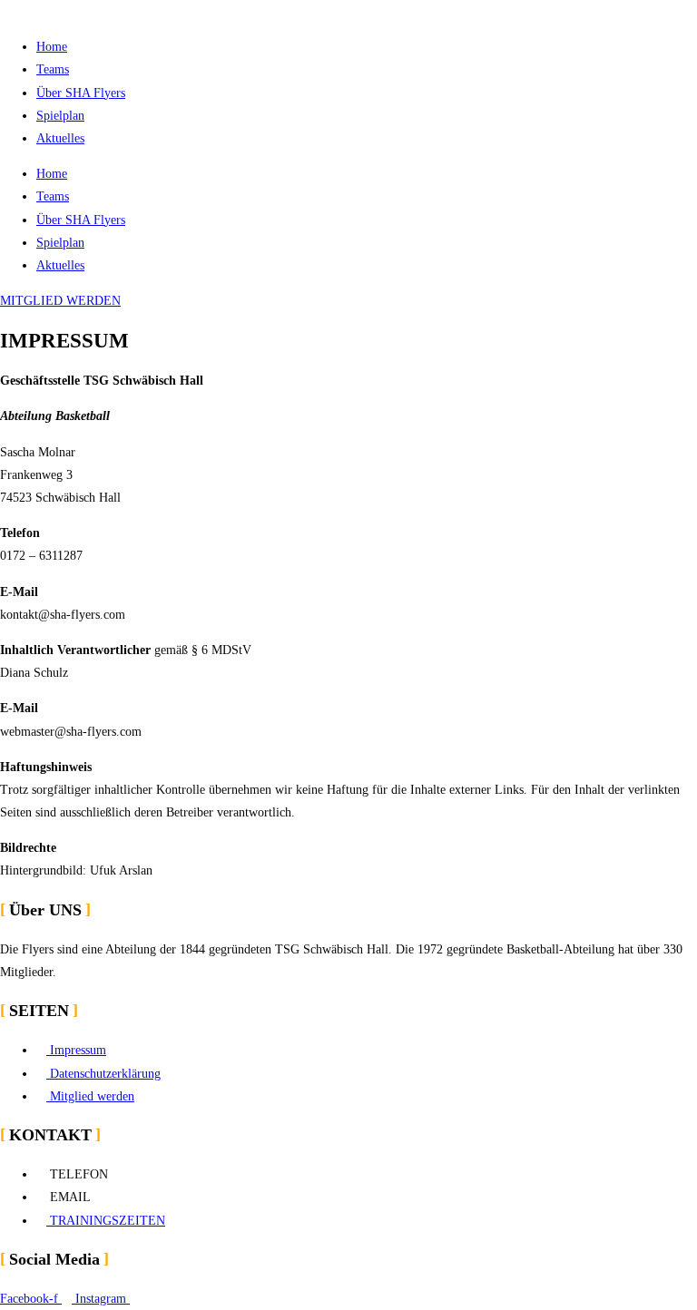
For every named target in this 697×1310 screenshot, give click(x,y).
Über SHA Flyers (80, 93)
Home (51, 47)
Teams (52, 69)
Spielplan (60, 115)
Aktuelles (60, 138)
